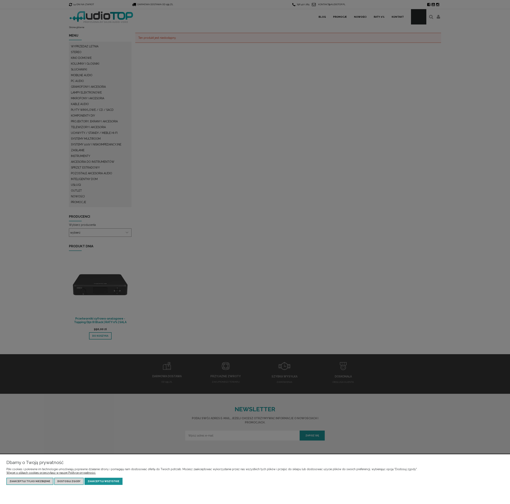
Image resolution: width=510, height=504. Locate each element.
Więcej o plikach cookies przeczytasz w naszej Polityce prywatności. (51, 472)
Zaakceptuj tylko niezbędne (30, 481)
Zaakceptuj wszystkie (103, 481)
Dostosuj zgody (68, 481)
